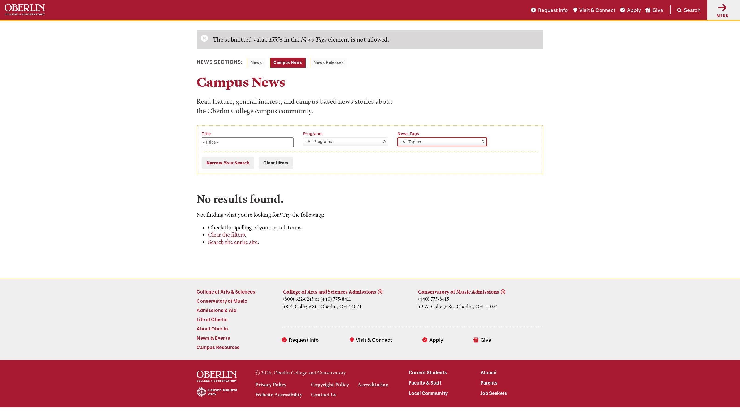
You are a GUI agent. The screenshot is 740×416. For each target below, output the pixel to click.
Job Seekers (493, 393)
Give (657, 10)
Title (206, 133)
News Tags (408, 133)
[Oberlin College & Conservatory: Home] (25, 10)
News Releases (329, 62)
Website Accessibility (278, 395)
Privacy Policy (270, 384)
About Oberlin (212, 328)
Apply (634, 10)
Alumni (488, 372)
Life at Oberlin (212, 319)
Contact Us (323, 395)
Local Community (428, 393)
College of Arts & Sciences (226, 291)
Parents (488, 382)
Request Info (553, 10)
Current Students (428, 372)
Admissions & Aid (216, 310)
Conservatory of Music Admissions (458, 292)
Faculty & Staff (425, 382)
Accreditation (373, 384)
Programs (313, 133)
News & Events (213, 338)
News (256, 62)
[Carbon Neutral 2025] (217, 392)
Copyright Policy (330, 384)
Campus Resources (218, 347)
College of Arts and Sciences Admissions (329, 292)
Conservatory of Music (222, 301)
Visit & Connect (597, 10)
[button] (685, 9)
